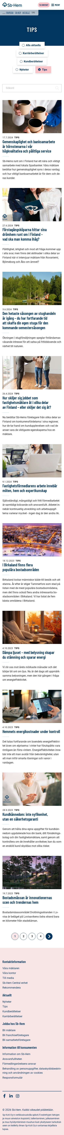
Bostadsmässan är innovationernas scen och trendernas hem (27, 900)
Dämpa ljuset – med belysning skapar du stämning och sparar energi (28, 655)
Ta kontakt (43, 4)
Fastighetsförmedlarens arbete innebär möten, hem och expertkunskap (29, 488)
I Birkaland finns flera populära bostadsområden (20, 567)
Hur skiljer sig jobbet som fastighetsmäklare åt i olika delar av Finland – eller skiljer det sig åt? (26, 402)
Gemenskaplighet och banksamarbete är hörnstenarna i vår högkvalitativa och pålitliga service (28, 146)
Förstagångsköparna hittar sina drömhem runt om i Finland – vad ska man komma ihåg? (24, 234)
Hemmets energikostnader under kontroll (31, 731)
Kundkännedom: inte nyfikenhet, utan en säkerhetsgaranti (25, 816)
